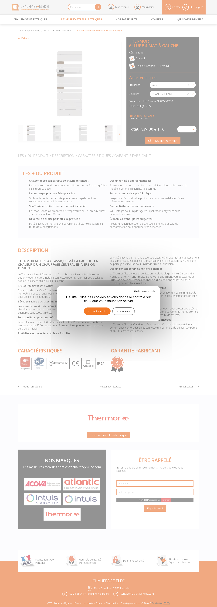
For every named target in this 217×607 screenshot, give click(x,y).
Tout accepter (99, 311)
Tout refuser (129, 291)
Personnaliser (123, 311)
